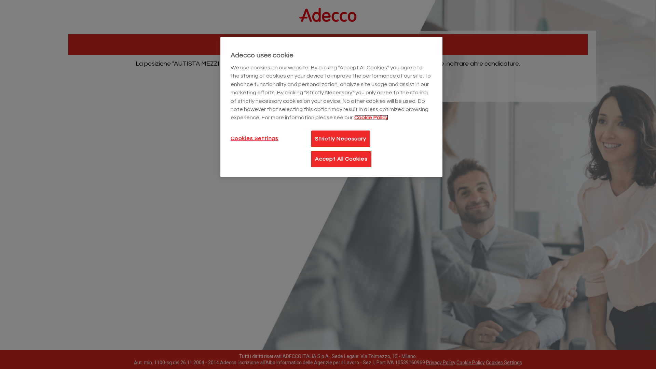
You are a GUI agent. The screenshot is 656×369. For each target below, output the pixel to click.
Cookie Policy (371, 117)
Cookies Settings (254, 138)
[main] (331, 107)
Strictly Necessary (340, 138)
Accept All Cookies (341, 159)
